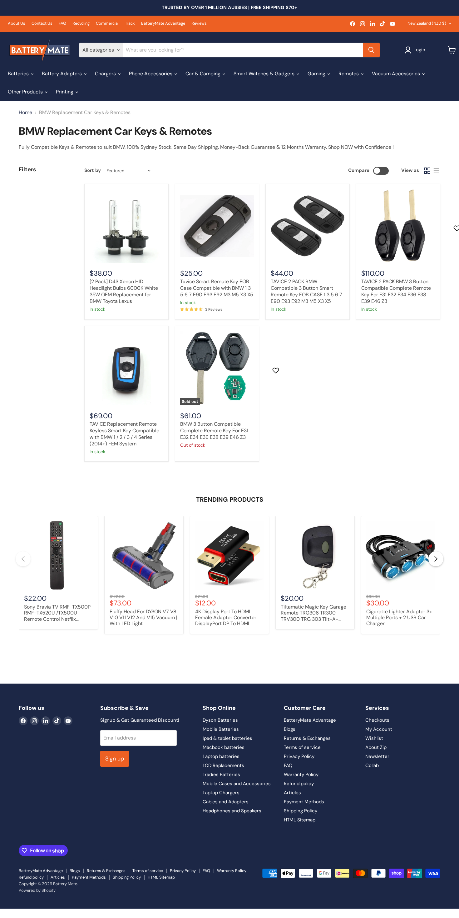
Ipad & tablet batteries (227, 738)
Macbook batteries (223, 747)
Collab (372, 765)
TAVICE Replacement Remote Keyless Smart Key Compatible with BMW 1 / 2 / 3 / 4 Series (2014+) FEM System (124, 434)
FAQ (62, 23)
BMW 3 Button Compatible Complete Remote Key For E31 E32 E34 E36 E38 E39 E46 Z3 (214, 430)
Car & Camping (203, 73)
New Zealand (426, 23)
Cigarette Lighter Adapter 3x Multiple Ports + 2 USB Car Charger (399, 618)
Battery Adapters (62, 73)
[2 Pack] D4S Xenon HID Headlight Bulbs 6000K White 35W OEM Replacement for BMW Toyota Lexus (124, 291)
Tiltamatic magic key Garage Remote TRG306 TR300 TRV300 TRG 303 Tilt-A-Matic (313, 613)
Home (25, 112)
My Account (378, 729)
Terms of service (302, 747)
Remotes (349, 73)
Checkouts (377, 720)
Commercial (107, 23)
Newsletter (377, 756)
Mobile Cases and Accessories (237, 783)
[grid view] (427, 170)
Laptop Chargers (221, 793)
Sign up (114, 758)
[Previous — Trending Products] (23, 558)
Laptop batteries (221, 756)
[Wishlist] (4, 913)
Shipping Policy (300, 811)
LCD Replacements (223, 765)
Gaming (317, 73)
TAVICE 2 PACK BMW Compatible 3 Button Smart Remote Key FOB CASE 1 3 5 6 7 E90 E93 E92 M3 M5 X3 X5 (306, 291)
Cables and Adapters (226, 802)
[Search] (371, 50)
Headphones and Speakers (232, 811)
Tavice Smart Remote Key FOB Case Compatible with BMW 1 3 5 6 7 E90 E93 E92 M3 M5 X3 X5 (216, 288)
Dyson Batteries (220, 720)
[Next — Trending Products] (435, 558)
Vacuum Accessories (396, 73)
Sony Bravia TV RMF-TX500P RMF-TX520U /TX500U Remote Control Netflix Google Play (57, 613)
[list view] (436, 170)
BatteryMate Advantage (163, 23)
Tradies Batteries (221, 774)
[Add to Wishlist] (276, 370)
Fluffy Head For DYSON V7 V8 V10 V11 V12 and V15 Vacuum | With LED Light (143, 618)
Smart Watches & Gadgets (265, 73)
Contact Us (42, 23)
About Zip (376, 747)
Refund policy (299, 783)
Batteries (19, 73)
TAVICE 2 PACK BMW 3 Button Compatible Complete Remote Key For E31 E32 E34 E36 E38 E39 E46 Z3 (396, 291)
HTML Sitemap (299, 820)
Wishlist (374, 738)
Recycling (81, 23)
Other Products (26, 91)
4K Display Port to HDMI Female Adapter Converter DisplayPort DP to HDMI (225, 618)
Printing (65, 91)
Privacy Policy (299, 756)
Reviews (199, 23)
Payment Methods (304, 802)
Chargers (106, 73)
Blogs (289, 729)
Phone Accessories (151, 73)
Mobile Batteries (221, 729)
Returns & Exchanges (307, 738)
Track (130, 23)
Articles (292, 793)
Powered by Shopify (37, 890)
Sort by (92, 170)
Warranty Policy (301, 774)
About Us (16, 23)
